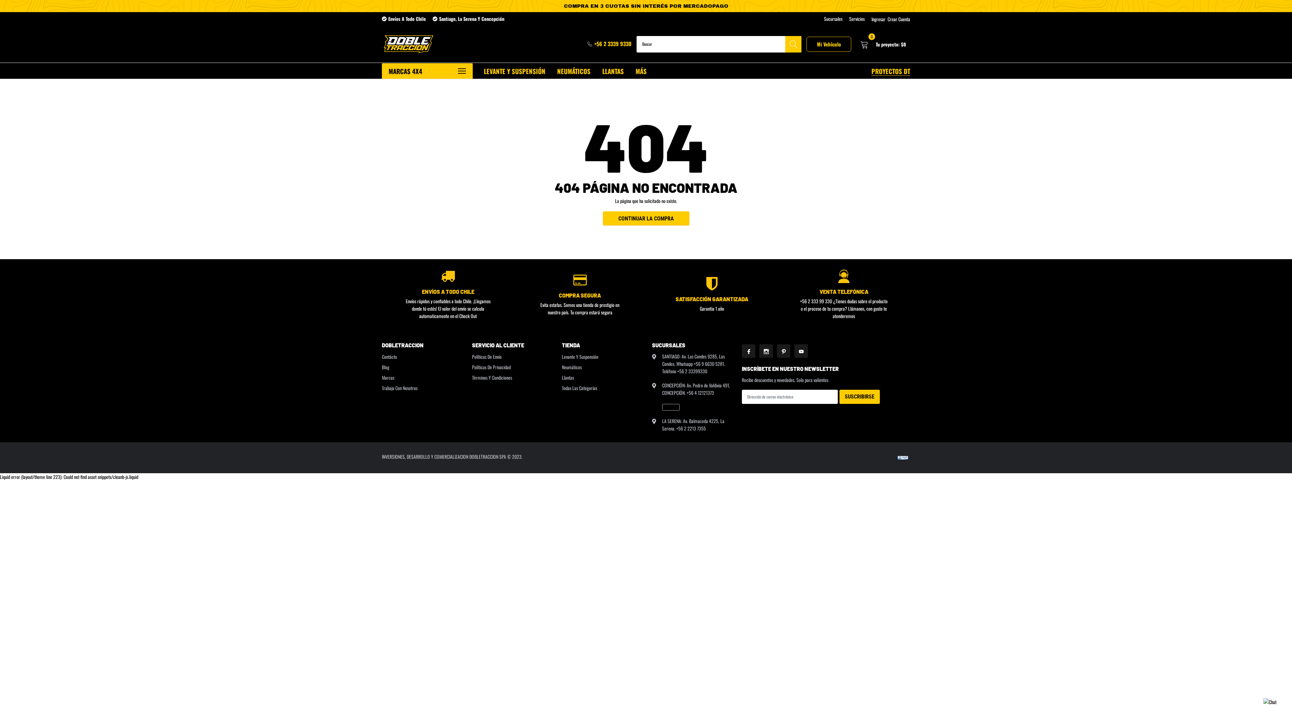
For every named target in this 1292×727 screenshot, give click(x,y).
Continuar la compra (646, 218)
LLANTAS (613, 71)
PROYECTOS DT (890, 71)
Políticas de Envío (487, 356)
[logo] (408, 44)
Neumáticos (572, 367)
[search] (793, 44)
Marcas (388, 377)
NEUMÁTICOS (573, 71)
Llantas (568, 377)
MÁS (641, 71)
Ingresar (878, 19)
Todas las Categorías (579, 387)
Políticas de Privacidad (491, 367)
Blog (385, 367)
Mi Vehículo (829, 44)
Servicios (857, 18)
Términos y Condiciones (492, 377)
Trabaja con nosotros (400, 387)
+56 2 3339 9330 (613, 44)
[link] (671, 407)
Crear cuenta (899, 19)
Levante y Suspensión (580, 356)
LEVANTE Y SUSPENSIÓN (514, 71)
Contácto (389, 356)
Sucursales (833, 18)
